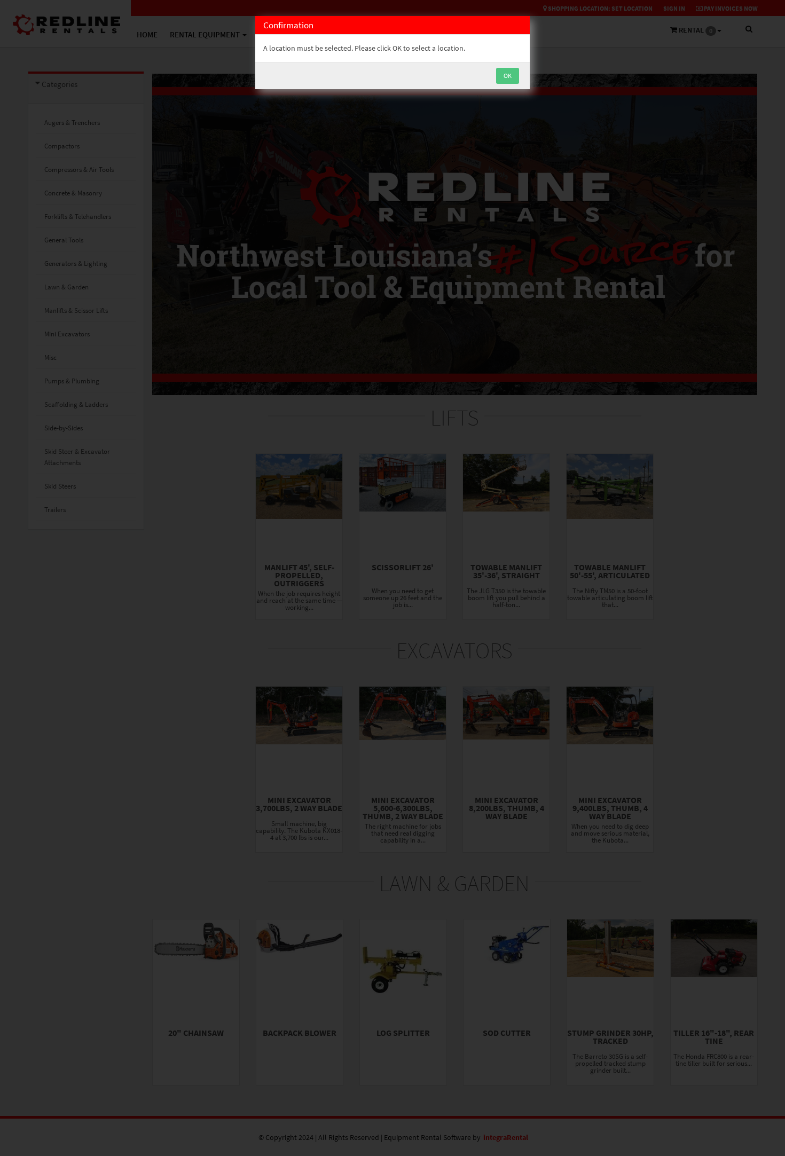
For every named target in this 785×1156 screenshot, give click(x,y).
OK (508, 76)
